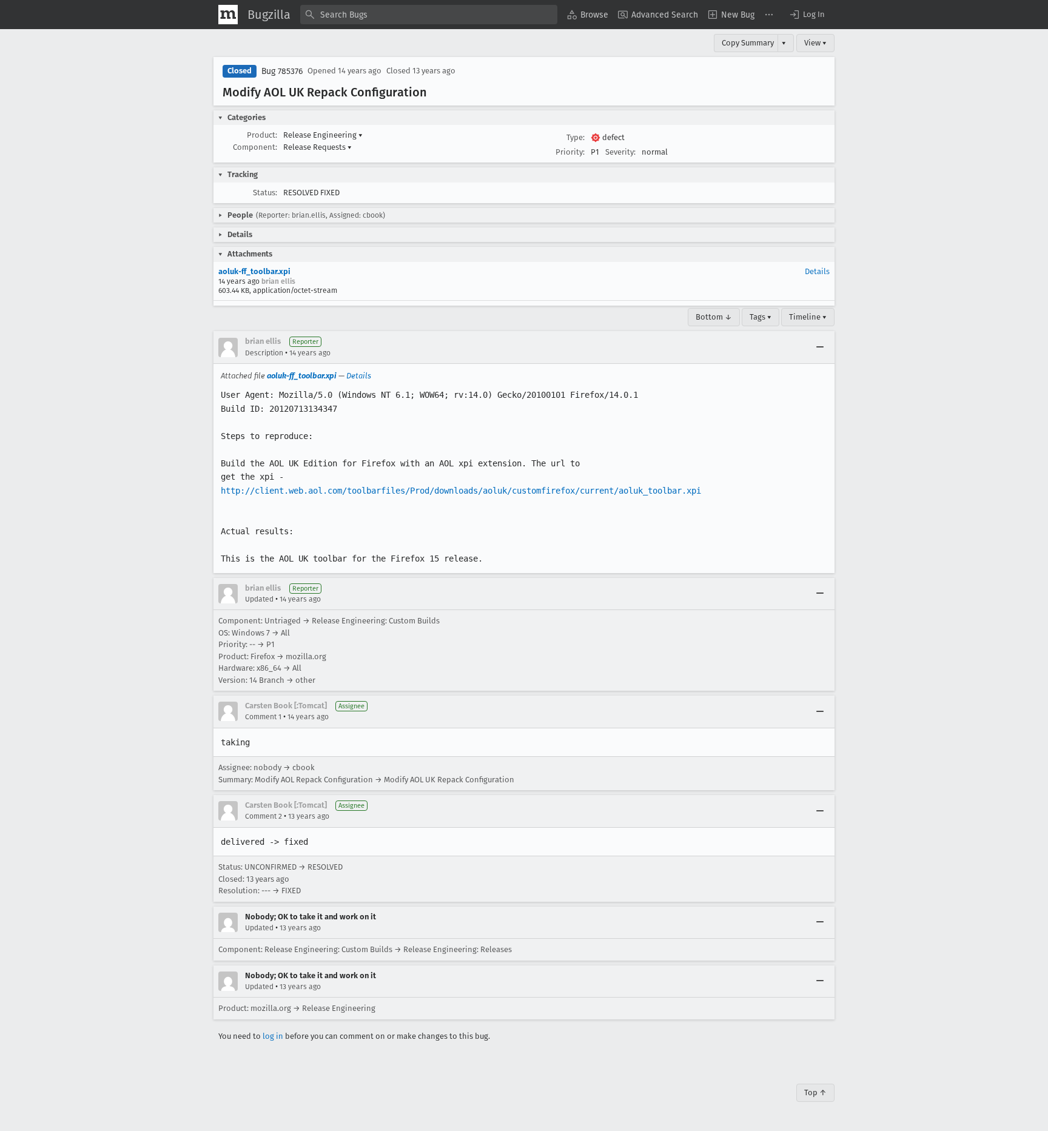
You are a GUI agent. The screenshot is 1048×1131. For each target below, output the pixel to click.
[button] (807, 14)
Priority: (570, 151)
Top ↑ (815, 1092)
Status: (265, 192)
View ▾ (815, 42)
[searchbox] (428, 14)
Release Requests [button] (317, 147)
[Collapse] (820, 347)
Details (817, 271)
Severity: (620, 151)
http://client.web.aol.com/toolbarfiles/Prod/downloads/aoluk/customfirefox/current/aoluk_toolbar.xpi (461, 490)
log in (273, 1036)
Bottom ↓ (714, 316)
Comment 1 (263, 717)
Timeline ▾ (808, 316)
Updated (259, 599)
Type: (575, 137)
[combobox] (428, 14)
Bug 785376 (282, 71)
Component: (255, 147)
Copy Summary (748, 42)
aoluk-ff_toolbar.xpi (254, 271)
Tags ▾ (760, 316)
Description (264, 353)
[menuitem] (587, 14)
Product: (262, 134)
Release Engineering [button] (323, 134)
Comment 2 (263, 816)
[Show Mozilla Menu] (228, 14)
